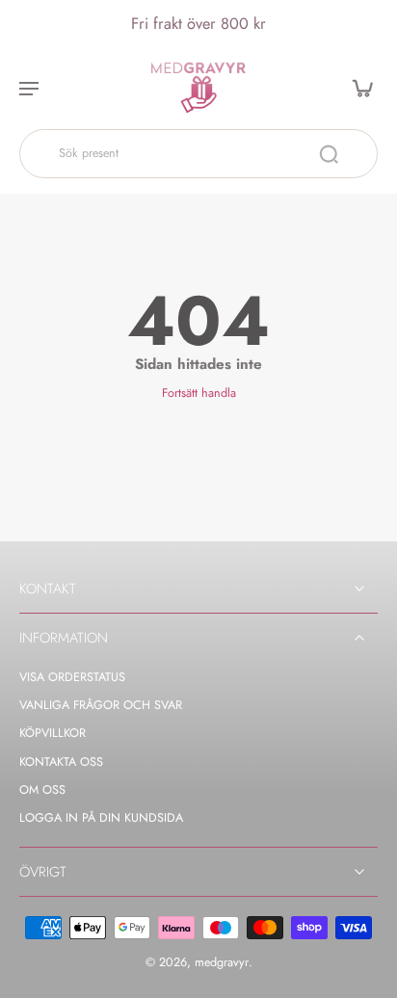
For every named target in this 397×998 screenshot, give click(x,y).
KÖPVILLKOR (52, 733)
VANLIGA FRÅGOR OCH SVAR (100, 705)
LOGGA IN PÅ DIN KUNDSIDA (101, 818)
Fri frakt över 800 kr (198, 23)
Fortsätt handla (199, 393)
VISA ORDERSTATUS (72, 678)
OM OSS (42, 790)
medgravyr (222, 962)
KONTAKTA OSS (61, 762)
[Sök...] (328, 154)
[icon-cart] (356, 87)
